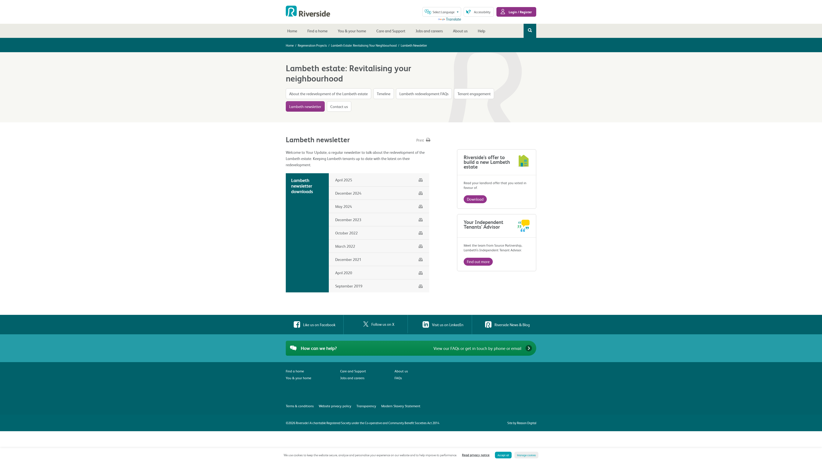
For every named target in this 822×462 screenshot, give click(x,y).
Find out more (478, 261)
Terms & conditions (300, 406)
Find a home (317, 30)
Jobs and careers (429, 30)
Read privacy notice (476, 455)
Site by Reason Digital (521, 423)
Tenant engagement (474, 93)
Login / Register (520, 12)
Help (481, 30)
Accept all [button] (503, 455)
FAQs (398, 378)
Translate (453, 18)
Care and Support (390, 30)
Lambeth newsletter (305, 106)
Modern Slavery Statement (400, 406)
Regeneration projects (312, 45)
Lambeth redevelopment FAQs (423, 93)
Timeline (383, 93)
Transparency (366, 406)
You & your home (352, 30)
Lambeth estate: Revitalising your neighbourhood (364, 45)
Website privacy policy (335, 406)
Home (292, 30)
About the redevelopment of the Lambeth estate (328, 93)
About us (460, 30)
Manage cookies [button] (526, 455)
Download (475, 199)
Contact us (339, 106)
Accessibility (482, 12)
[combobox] (441, 12)
